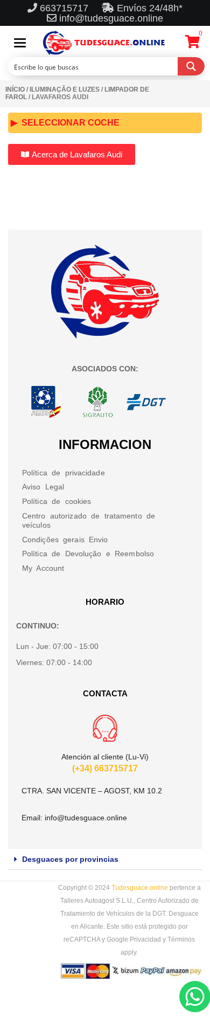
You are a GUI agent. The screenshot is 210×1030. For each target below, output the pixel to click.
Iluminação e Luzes (65, 89)
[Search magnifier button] (191, 66)
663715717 (65, 8)
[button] (105, 859)
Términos (181, 939)
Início (15, 89)
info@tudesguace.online (111, 18)
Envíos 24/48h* (148, 8)
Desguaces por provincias (70, 859)
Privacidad (145, 939)
